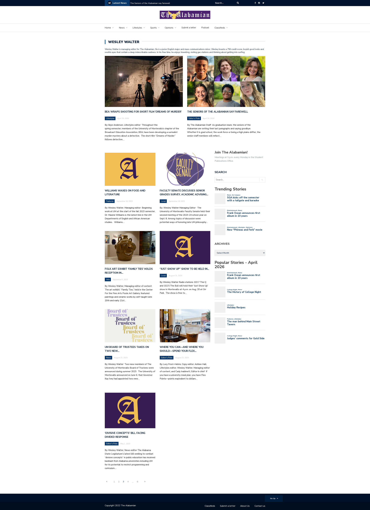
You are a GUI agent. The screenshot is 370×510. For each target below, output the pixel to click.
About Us (245, 506)
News (122, 27)
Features (110, 201)
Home (108, 27)
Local (163, 201)
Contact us (260, 506)
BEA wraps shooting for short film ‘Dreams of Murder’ (143, 111)
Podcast (205, 27)
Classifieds (219, 27)
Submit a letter (188, 27)
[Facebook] (255, 3)
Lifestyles (137, 27)
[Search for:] (224, 3)
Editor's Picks (194, 118)
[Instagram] (259, 3)
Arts (108, 279)
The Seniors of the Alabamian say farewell (150, 3)
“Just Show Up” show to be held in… (184, 269)
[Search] (238, 3)
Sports (153, 27)
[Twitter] (263, 3)
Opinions (169, 27)
